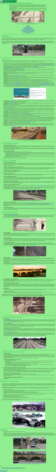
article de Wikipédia (11, 319)
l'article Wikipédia (16, 68)
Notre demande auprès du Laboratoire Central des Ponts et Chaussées (11, 467)
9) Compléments (28, 33)
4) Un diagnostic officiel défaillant (28, 28)
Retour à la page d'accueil (3, 471)
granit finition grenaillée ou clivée (42, 84)
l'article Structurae (21, 68)
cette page (37, 434)
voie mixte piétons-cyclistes (32, 120)
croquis (35, 185)
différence (52, 100)
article (23, 329)
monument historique (36, 66)
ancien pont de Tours (8, 67)
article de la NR (12, 111)
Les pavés (45, 121)
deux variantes (35, 80)
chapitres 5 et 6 (42, 100)
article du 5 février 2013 (10, 320)
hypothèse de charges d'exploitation (41, 85)
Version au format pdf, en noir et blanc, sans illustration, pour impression (28, 32)
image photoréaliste (43, 185)
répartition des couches (25, 84)
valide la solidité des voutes (48, 82)
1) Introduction (28, 26)
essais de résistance (17, 83)
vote (8, 69)
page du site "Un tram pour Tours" (17, 75)
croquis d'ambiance (14, 102)
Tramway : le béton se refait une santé (7, 468)
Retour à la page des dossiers (4, 470)
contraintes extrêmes (8, 83)
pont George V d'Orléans (48, 64)
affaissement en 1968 (39, 235)
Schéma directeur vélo (13, 101)
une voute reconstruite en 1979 (44, 83)
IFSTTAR (17, 399)
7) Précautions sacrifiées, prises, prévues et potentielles (28, 30)
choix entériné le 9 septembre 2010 (30, 86)
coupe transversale (16, 84)
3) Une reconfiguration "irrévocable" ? (28, 27)
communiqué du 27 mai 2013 (9, 36)
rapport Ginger (5, 74)
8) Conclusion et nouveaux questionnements (28, 31)
